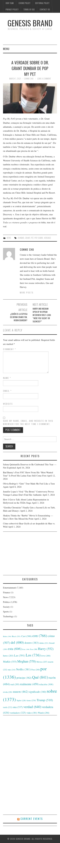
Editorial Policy (42, 3)
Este (25, 649)
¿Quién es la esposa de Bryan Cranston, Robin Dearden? (18, 317)
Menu (6, 49)
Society (6, 606)
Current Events (31, 819)
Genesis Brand (30, 23)
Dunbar (21, 237)
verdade (47, 237)
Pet (32, 237)
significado (37, 691)
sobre (40, 237)
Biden (7, 636)
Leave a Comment (44, 78)
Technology (8, 616)
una (18, 707)
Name (7, 377)
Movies (41, 661)
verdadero (18, 712)
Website (8, 403)
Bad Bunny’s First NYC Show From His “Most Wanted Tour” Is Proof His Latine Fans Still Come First (28, 474)
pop (35, 237)
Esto (33, 649)
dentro (31, 642)
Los (33, 655)
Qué (40, 677)
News (9, 237)
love (46, 655)
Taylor (21, 700)
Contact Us (45, 9)
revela (7, 692)
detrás (43, 643)
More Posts (26, 292)
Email (7, 390)
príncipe (24, 677)
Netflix (23, 669)
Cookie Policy (24, 3)
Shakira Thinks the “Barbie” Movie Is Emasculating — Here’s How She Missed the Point (28, 517)
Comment (9, 349)
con (39, 635)
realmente (29, 684)
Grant (27, 237)
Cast (26, 636)
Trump (45, 700)
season (20, 691)
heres (8, 655)
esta (15, 648)
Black (16, 636)
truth (7, 707)
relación (46, 684)
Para (35, 669)
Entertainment (9, 587)
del (17, 642)
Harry (46, 648)
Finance (6, 592)
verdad (32, 706)
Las (19, 655)
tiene (31, 700)
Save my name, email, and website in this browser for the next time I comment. (28, 422)
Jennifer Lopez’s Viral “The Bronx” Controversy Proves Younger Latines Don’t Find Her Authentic (28, 493)
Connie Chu (28, 78)
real (14, 684)
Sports (6, 611)
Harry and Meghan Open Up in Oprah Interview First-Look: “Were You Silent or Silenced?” (42, 315)
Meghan (26, 661)
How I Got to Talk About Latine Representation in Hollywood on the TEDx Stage (26, 501)
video (32, 712)
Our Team (10, 3)
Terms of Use (29, 9)
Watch (43, 712)
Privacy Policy (12, 9)
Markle (10, 661)
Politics (6, 601)
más (12, 669)
